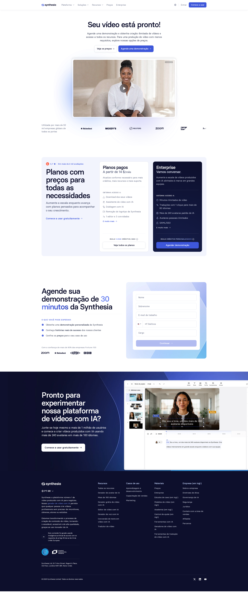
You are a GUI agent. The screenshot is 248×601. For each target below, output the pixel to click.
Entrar (184, 5)
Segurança (187, 502)
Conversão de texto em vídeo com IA (108, 520)
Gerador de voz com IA (108, 514)
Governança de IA (191, 497)
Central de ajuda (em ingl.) (163, 515)
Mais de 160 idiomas (107, 497)
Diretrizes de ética (191, 493)
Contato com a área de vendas (193, 512)
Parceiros (187, 523)
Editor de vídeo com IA (108, 509)
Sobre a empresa (190, 488)
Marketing (130, 500)
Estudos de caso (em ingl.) (166, 497)
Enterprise (121, 5)
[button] (67, 4)
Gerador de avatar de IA (109, 493)
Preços (109, 5)
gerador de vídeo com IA (59, 503)
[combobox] (141, 324)
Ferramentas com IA (163, 522)
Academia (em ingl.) (163, 509)
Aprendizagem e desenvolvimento (134, 489)
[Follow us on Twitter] (194, 579)
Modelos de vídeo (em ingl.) (164, 503)
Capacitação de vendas (136, 496)
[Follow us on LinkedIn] (200, 579)
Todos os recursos (106, 488)
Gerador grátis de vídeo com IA (108, 503)
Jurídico (186, 506)
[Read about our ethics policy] (59, 552)
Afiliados (186, 519)
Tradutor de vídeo (106, 526)
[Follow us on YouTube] (205, 579)
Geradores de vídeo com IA (165, 528)
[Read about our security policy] (45, 552)
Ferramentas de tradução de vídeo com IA (166, 535)
